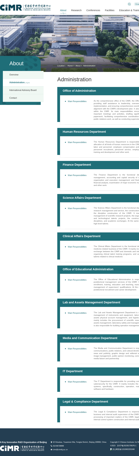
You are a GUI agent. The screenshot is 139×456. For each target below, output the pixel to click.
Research (76, 10)
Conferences (93, 10)
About (63, 10)
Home (70, 66)
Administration (89, 66)
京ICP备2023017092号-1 (126, 446)
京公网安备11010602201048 (123, 449)
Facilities (109, 10)
